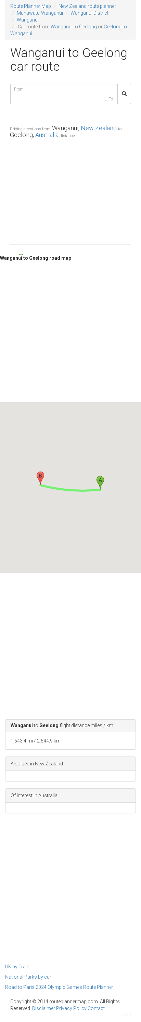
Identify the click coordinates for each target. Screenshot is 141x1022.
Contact (96, 1008)
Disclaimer (43, 1008)
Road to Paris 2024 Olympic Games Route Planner (59, 987)
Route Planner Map (30, 6)
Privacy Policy (71, 1008)
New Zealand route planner (87, 6)
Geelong (88, 26)
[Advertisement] (70, 189)
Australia (47, 134)
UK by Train (17, 966)
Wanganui (28, 20)
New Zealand (99, 128)
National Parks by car (28, 977)
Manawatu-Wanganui (40, 13)
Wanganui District (89, 13)
